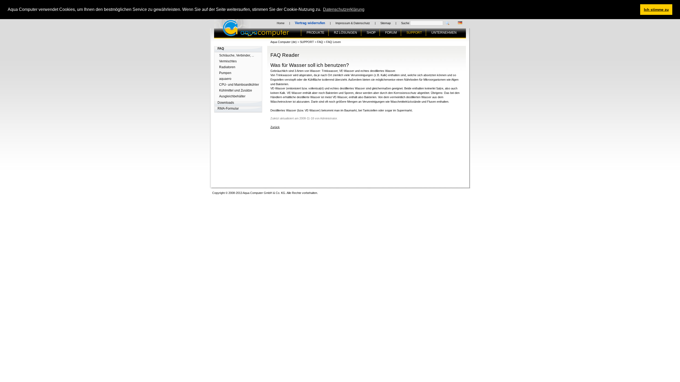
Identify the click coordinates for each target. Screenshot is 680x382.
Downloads (226, 103)
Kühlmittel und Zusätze (235, 90)
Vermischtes (228, 61)
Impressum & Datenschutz (352, 23)
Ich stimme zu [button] (656, 9)
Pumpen (225, 73)
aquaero (225, 79)
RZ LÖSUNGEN (345, 32)
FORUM (391, 32)
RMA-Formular (228, 108)
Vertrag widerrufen (310, 23)
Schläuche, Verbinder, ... (236, 55)
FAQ (221, 48)
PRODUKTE (315, 32)
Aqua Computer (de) (283, 42)
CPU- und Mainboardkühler (239, 84)
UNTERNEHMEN (444, 32)
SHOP (371, 32)
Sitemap (385, 23)
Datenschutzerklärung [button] (343, 9)
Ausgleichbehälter (232, 96)
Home (280, 23)
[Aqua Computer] (277, 34)
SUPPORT (414, 32)
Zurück (275, 127)
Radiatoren (227, 67)
